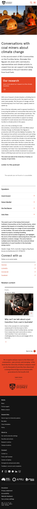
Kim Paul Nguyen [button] (6, 208)
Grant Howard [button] (5, 196)
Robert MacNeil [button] (6, 202)
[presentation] (19, 315)
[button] (31, 2)
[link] (18, 403)
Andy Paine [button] (4, 214)
